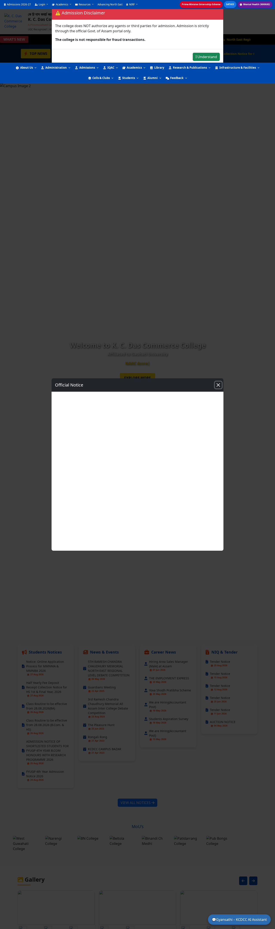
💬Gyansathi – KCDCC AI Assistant (239, 919)
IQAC (110, 68)
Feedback (176, 78)
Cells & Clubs (101, 78)
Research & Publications (190, 68)
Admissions (87, 68)
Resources (85, 4)
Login (42, 4)
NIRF (132, 4)
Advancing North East (110, 4)
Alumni (152, 78)
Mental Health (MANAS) (256, 4)
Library (159, 68)
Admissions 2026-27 (19, 4)
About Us (26, 68)
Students (128, 78)
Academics (62, 4)
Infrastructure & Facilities (237, 68)
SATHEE (230, 4)
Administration (56, 68)
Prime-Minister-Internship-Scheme (201, 4)
